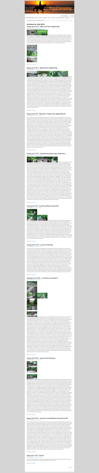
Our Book (40, 17)
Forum (49, 17)
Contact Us (67, 17)
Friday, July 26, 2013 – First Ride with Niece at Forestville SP (43, 206)
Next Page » (70, 467)
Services (53, 17)
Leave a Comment (38, 28)
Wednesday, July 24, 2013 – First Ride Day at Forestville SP (42, 278)
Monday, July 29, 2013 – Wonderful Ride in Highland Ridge (42, 68)
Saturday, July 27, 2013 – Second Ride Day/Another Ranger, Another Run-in (46, 153)
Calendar (45, 17)
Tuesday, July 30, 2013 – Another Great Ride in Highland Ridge (43, 26)
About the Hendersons (60, 17)
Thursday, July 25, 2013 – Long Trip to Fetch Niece (40, 245)
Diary (36, 17)
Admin (33, 28)
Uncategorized (33, 64)
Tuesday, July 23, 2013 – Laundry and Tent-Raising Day (41, 358)
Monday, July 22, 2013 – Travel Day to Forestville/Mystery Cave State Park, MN (47, 418)
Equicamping (49, 7)
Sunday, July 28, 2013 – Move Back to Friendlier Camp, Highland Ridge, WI (46, 114)
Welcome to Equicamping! (30, 17)
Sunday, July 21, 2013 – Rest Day (35, 455)
